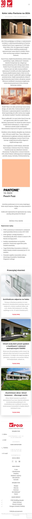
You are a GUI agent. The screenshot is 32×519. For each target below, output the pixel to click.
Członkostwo (16, 471)
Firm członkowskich (20, 16)
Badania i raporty (16, 475)
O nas (16, 469)
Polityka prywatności (16, 511)
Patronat (16, 490)
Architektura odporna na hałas (16, 299)
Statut (16, 494)
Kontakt (16, 479)
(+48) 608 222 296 (16, 450)
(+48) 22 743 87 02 (16, 449)
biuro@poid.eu (16, 455)
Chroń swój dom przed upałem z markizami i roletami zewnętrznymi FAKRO (16, 346)
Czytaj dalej (16, 314)
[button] (29, 4)
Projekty (16, 473)
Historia (16, 488)
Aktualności (9, 16)
